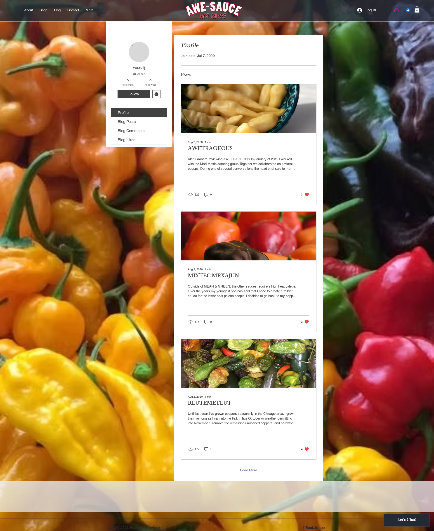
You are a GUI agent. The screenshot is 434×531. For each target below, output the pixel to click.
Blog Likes (126, 139)
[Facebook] (408, 10)
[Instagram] (396, 10)
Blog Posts (127, 121)
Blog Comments (131, 130)
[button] (417, 9)
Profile (123, 112)
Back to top (315, 527)
